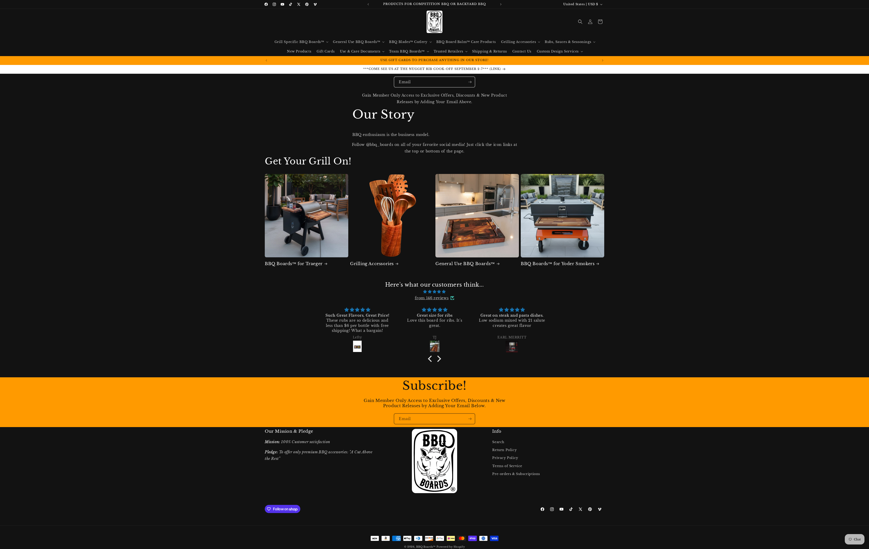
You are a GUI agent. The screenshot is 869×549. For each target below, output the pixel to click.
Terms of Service (507, 466)
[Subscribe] (470, 82)
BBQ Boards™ (426, 546)
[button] (301, 42)
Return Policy (504, 450)
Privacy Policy (505, 458)
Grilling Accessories (372, 263)
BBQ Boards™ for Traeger (294, 263)
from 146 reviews (432, 298)
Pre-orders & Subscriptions (516, 474)
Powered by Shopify (451, 546)
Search (498, 442)
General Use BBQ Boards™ (465, 263)
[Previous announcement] (368, 4)
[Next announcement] (501, 4)
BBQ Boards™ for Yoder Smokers (557, 263)
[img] (434, 291)
